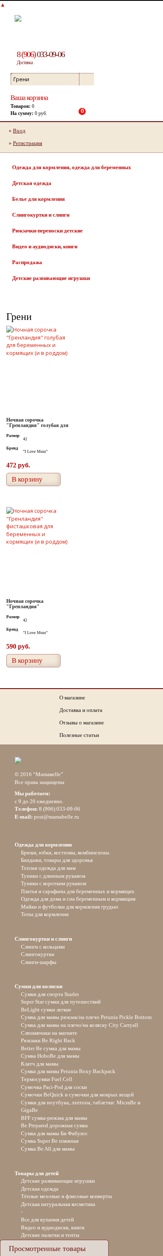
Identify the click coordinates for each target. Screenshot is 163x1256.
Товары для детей (37, 1173)
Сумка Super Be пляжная (50, 1141)
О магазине (72, 697)
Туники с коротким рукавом (53, 883)
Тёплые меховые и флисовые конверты (66, 1196)
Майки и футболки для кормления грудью (69, 907)
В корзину (27, 479)
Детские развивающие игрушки (51, 278)
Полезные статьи (79, 735)
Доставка (25, 62)
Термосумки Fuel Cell (46, 1079)
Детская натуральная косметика (58, 1204)
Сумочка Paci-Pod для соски (54, 1087)
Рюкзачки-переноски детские (47, 230)
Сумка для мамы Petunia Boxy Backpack (68, 1071)
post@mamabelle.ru (56, 817)
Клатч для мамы (40, 1064)
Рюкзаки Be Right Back (48, 1040)
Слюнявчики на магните (49, 1033)
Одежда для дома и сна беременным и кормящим (78, 899)
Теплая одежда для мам (48, 868)
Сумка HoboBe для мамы (50, 1056)
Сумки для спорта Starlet (50, 994)
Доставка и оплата (80, 710)
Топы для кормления (45, 914)
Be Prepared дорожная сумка (54, 1125)
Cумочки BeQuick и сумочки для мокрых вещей (77, 1094)
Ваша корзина (29, 98)
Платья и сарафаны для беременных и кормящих (78, 891)
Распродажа (27, 262)
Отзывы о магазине (81, 722)
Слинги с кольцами (43, 947)
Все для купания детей (47, 1219)
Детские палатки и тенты (50, 1235)
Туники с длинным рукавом (53, 876)
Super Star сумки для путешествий (61, 1002)
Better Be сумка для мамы (51, 1048)
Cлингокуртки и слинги (40, 215)
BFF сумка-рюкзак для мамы (54, 1118)
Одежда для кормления (43, 844)
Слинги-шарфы (38, 962)
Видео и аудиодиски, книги (44, 246)
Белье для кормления (38, 199)
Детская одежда (31, 183)
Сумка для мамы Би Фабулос (54, 1133)
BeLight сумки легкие (46, 1009)
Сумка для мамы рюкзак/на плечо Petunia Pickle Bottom (86, 1017)
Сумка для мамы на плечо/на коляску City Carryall (79, 1025)
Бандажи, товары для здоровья (57, 860)
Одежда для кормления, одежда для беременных (71, 167)
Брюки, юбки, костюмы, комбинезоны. (65, 852)
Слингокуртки (37, 954)
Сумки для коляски (38, 986)
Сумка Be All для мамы (48, 1149)
